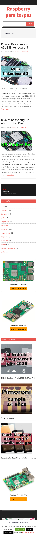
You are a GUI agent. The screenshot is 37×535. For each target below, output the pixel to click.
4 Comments (22, 127)
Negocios (4, 237)
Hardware (4, 225)
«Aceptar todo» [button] (20, 529)
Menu (20, 2)
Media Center (5, 233)
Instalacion (4, 229)
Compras (4, 214)
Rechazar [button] (29, 529)
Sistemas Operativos (8, 248)
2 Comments (24, 52)
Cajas (3, 206)
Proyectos (4, 240)
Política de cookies (28, 532)
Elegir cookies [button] (8, 532)
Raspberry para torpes (18, 12)
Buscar (30, 24)
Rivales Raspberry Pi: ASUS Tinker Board (15, 122)
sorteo (3, 252)
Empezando (5, 222)
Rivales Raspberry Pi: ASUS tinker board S (15, 46)
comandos (4, 210)
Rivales (3, 244)
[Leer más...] (5, 109)
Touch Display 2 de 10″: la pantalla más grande (18, 458)
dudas (3, 218)
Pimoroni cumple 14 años (10, 418)
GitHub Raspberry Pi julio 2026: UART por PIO (18, 378)
